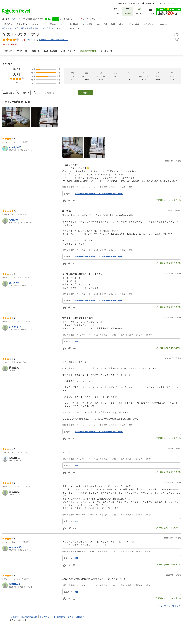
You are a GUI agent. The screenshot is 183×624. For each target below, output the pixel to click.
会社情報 (15, 617)
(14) (88, 51)
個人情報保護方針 (29, 617)
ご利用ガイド (121, 3)
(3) (50, 51)
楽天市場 (161, 3)
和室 (76, 341)
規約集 (71, 617)
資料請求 (80, 617)
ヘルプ (110, 3)
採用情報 (61, 617)
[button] (16, 117)
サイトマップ (134, 3)
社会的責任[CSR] (47, 617)
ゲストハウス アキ (20, 34)
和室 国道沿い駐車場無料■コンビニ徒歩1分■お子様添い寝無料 (99, 194)
